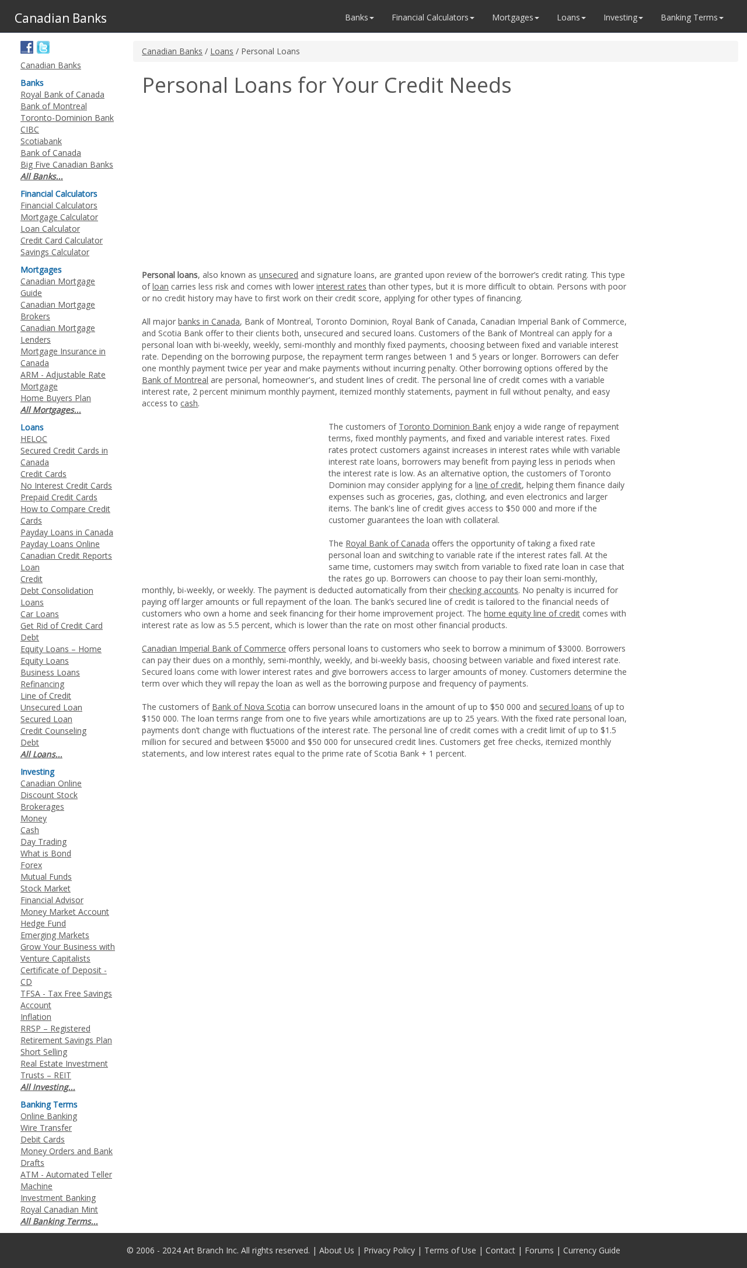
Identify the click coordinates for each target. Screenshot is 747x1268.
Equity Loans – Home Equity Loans (61, 654)
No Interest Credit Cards (66, 485)
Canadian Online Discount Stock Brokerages (51, 795)
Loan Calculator (50, 228)
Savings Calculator (54, 251)
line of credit (498, 484)
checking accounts (483, 589)
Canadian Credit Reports (66, 555)
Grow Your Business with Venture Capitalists (67, 952)
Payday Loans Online (60, 543)
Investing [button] (620, 17)
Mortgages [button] (512, 17)
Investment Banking (58, 1197)
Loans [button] (568, 17)
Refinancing (42, 683)
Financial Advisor (51, 899)
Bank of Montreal (175, 379)
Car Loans (39, 613)
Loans (221, 51)
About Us (336, 1250)
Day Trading (43, 841)
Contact (500, 1250)
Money (33, 818)
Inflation (35, 1016)
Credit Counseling (53, 730)
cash (189, 403)
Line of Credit (45, 695)
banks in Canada (209, 321)
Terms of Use (450, 1250)
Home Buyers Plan (55, 397)
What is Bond (45, 853)
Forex (31, 864)
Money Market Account (64, 911)
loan (160, 286)
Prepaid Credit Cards (58, 497)
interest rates (341, 286)
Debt (29, 742)
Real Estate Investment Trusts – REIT (64, 1069)
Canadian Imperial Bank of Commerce (214, 648)
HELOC (33, 438)
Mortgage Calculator (59, 216)
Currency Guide (591, 1250)
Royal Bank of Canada (387, 543)
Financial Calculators (58, 205)
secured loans (565, 706)
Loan (30, 567)
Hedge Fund (43, 923)
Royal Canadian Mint (59, 1209)
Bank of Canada (50, 152)
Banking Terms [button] (689, 17)
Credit (31, 578)
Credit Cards (43, 473)
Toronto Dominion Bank (445, 426)
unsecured (278, 274)
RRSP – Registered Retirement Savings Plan (66, 1034)
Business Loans (50, 672)
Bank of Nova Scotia (251, 706)
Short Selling (43, 1051)
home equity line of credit (532, 613)
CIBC (29, 129)
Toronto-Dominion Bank (67, 117)
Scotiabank (41, 141)
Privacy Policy (389, 1250)
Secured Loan (46, 718)
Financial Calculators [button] (430, 17)
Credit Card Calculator (61, 240)
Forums (539, 1250)
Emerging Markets (54, 934)
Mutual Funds (46, 876)
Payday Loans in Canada (66, 532)
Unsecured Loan (51, 707)
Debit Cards (42, 1139)
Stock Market (45, 888)
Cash (29, 829)
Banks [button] (356, 17)
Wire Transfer (46, 1127)
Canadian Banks (172, 51)
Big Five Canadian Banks (66, 164)
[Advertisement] (240, 184)
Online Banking (48, 1115)
